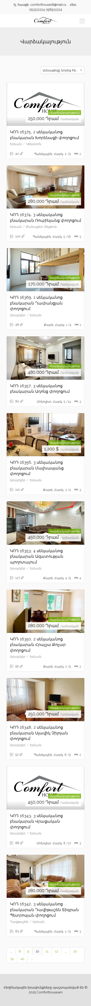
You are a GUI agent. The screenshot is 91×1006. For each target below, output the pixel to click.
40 (22, 959)
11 (47, 951)
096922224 (54, 9)
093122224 (37, 9)
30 (12, 959)
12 (56, 951)
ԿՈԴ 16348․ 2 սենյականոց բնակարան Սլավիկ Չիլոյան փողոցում (39, 733)
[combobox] (62, 70)
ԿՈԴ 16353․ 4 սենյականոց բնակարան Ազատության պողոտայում (36, 556)
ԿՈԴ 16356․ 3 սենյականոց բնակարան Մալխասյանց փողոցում (37, 468)
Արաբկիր (17, 315)
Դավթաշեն (19, 922)
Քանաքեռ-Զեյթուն (41, 226)
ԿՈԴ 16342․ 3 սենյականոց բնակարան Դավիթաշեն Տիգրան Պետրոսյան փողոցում (44, 910)
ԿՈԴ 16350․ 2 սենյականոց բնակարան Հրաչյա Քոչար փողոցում (38, 645)
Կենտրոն (33, 144)
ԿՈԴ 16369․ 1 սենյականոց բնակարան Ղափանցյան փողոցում (36, 303)
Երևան (16, 144)
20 (75, 951)
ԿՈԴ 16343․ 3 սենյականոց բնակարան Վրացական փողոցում (36, 821)
